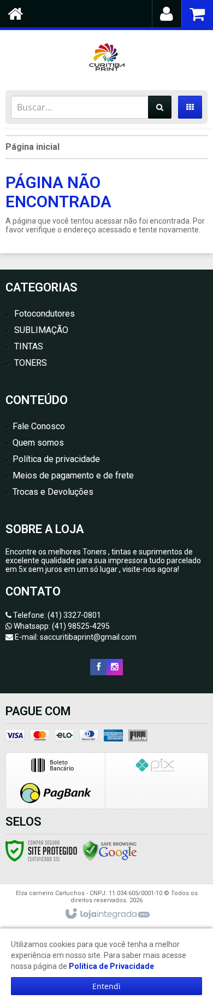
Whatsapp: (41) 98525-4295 (61, 626)
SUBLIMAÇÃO (41, 330)
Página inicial (32, 147)
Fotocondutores (44, 313)
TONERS (30, 363)
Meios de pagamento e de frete (73, 475)
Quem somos (38, 442)
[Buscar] (159, 107)
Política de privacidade (56, 459)
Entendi (106, 986)
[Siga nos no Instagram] (114, 667)
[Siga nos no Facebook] (98, 667)
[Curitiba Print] (106, 57)
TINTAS (28, 346)
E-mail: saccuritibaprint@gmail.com (75, 637)
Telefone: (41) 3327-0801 (56, 615)
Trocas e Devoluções (53, 492)
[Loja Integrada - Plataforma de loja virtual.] (106, 914)
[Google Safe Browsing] (109, 850)
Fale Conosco (39, 426)
